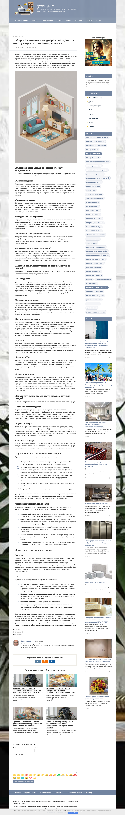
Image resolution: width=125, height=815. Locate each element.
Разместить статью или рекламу (80, 793)
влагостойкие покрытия (96, 146)
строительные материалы (96, 288)
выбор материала (93, 154)
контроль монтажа (94, 219)
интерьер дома (92, 206)
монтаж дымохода (93, 227)
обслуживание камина (95, 235)
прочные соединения (94, 263)
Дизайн (34, 20)
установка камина (93, 300)
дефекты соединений (95, 174)
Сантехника (79, 20)
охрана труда (91, 243)
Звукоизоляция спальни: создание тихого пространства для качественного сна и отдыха (28, 690)
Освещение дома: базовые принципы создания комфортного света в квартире (60, 690)
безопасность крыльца (95, 141)
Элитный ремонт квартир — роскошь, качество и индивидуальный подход (95, 424)
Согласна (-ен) (73, 813)
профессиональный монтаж (97, 255)
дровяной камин (93, 186)
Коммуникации (47, 20)
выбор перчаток (92, 158)
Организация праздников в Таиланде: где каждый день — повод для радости (98, 385)
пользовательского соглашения (56, 813)
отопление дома (92, 239)
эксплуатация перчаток (95, 312)
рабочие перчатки (93, 267)
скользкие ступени (103, 279)
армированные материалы (97, 137)
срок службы (91, 284)
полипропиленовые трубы (96, 251)
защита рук (91, 190)
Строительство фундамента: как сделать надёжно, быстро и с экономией (97, 464)
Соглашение (59, 793)
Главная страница (21, 20)
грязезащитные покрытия (96, 170)
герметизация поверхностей (97, 162)
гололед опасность (93, 166)
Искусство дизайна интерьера (96, 503)
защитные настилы (94, 194)
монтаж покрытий (93, 231)
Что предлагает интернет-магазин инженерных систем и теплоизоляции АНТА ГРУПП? (98, 620)
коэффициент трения (94, 223)
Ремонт (68, 20)
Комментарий (18, 754)
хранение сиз (91, 308)
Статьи (98, 20)
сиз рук (89, 279)
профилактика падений (96, 259)
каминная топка (92, 210)
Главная (17, 793)
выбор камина (92, 150)
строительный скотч (94, 292)
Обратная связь (30, 793)
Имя (14, 748)
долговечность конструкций (97, 178)
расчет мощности (93, 271)
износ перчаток (92, 202)
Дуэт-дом (46, 6)
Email (36, 748)
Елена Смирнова (27, 641)
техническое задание (95, 296)
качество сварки (93, 214)
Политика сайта (46, 793)
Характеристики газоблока (95, 582)
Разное (89, 20)
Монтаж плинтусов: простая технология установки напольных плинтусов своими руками (60, 724)
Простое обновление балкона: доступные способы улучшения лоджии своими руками (27, 723)
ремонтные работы (94, 275)
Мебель (59, 20)
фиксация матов (93, 304)
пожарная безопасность (95, 247)
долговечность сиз (93, 182)
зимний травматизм (94, 198)
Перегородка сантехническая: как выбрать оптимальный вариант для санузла (98, 543)
